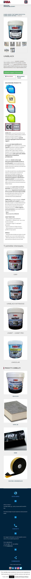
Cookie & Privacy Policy (21, 576)
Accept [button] (11, 576)
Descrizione (10, 76)
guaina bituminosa (18, 64)
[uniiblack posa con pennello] (13, 50)
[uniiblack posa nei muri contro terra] (7, 44)
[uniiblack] (15, 40)
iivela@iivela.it (10, 545)
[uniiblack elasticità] (7, 50)
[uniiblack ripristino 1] (18, 44)
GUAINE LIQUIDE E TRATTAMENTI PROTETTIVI (14, 14)
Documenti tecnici (20, 77)
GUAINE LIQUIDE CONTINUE (10, 15)
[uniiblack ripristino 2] (13, 44)
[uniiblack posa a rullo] (24, 44)
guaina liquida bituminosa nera (15, 66)
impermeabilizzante (21, 67)
